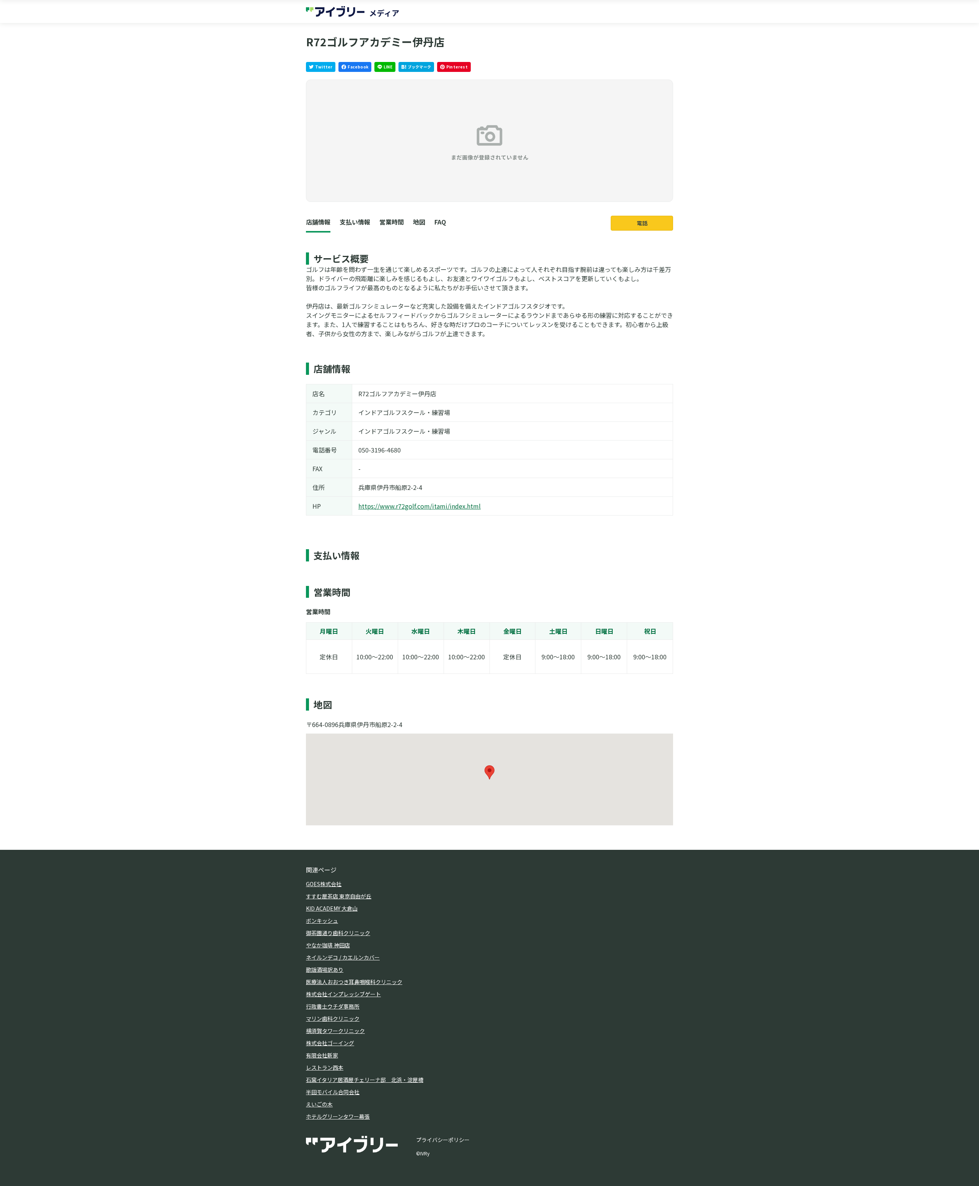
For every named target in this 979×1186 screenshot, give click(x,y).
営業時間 (391, 221)
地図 (419, 221)
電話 (642, 223)
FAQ (440, 221)
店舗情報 (318, 221)
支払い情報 (355, 221)
